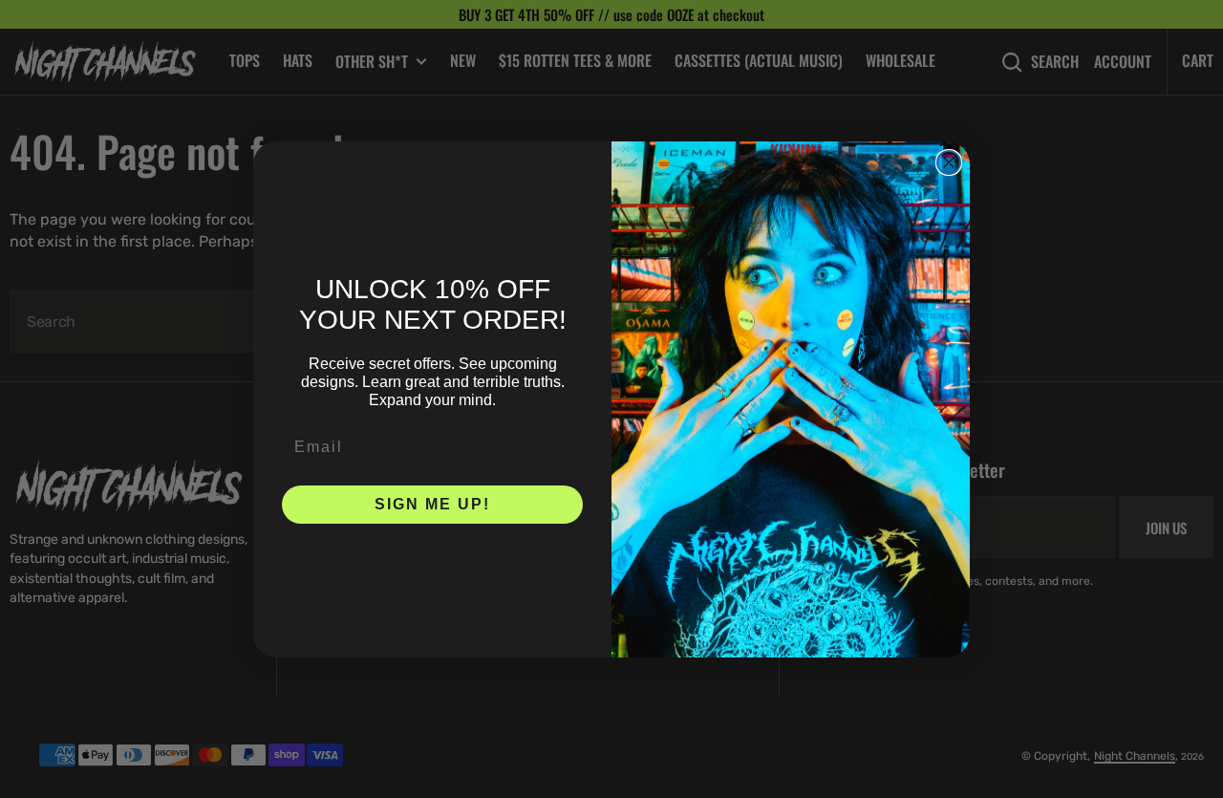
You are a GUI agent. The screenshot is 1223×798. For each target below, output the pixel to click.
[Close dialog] (948, 162)
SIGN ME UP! (432, 504)
